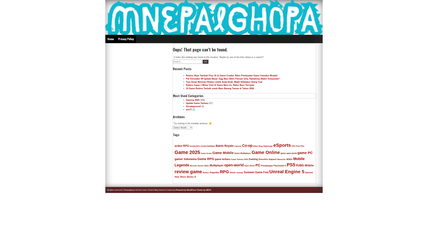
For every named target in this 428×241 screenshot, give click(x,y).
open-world (234, 165)
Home (111, 39)
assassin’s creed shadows (202, 146)
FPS (293, 146)
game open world (289, 153)
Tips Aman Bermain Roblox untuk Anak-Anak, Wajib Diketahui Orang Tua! (224, 82)
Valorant (309, 172)
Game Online (266, 152)
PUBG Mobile (305, 165)
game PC (305, 153)
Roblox (206, 173)
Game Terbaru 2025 (239, 159)
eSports (282, 145)
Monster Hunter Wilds (199, 166)
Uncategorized (193, 106)
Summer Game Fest (256, 172)
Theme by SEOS (204, 190)
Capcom (237, 146)
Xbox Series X (188, 176)
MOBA (289, 159)
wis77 (189, 109)
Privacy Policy (126, 39)
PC (257, 165)
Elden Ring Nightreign (263, 146)
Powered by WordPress (186, 190)
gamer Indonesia (186, 159)
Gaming (253, 159)
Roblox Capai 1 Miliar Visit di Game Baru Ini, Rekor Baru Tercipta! (220, 85)
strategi (239, 173)
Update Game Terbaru (197, 103)
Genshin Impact (267, 159)
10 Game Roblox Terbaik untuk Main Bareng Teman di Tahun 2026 (220, 88)
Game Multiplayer (242, 153)
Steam (233, 172)
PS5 (291, 164)
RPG (224, 172)
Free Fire (300, 146)
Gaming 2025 (192, 100)
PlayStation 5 (280, 166)
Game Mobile (223, 153)
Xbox (177, 177)
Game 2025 (187, 152)
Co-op (247, 145)
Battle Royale (224, 145)
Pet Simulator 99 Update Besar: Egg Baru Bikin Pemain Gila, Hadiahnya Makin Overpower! (233, 78)
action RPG (182, 145)
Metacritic (281, 159)
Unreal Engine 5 (286, 171)
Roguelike (214, 172)
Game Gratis (206, 153)
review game (188, 171)
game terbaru (222, 159)
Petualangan (267, 166)
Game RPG (205, 159)
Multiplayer (217, 165)
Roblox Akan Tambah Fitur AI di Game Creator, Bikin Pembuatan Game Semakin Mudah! (232, 75)
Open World (249, 166)
